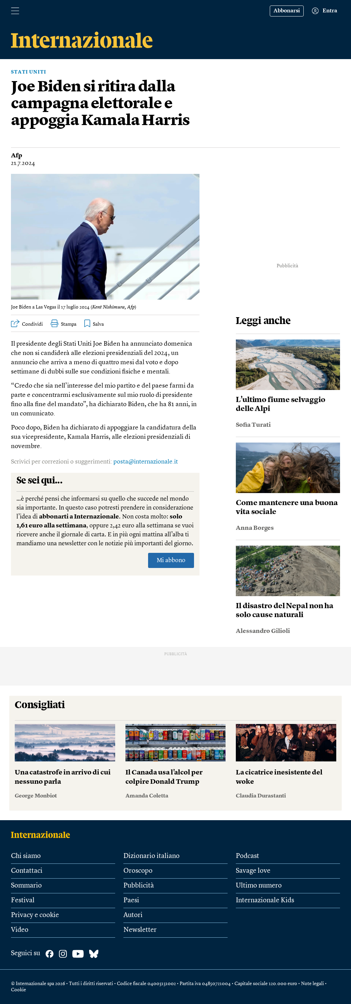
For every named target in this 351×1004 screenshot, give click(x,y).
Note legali (312, 983)
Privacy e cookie (35, 915)
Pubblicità (138, 885)
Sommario (26, 885)
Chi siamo (26, 856)
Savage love (253, 871)
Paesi (131, 900)
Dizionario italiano (151, 856)
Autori (133, 915)
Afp (16, 156)
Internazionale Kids (265, 900)
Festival (23, 900)
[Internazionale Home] (42, 834)
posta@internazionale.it (145, 462)
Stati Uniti (28, 72)
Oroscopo (138, 871)
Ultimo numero (259, 885)
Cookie (18, 990)
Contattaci (27, 871)
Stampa (68, 324)
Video (19, 930)
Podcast (247, 856)
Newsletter (140, 930)
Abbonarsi (287, 11)
